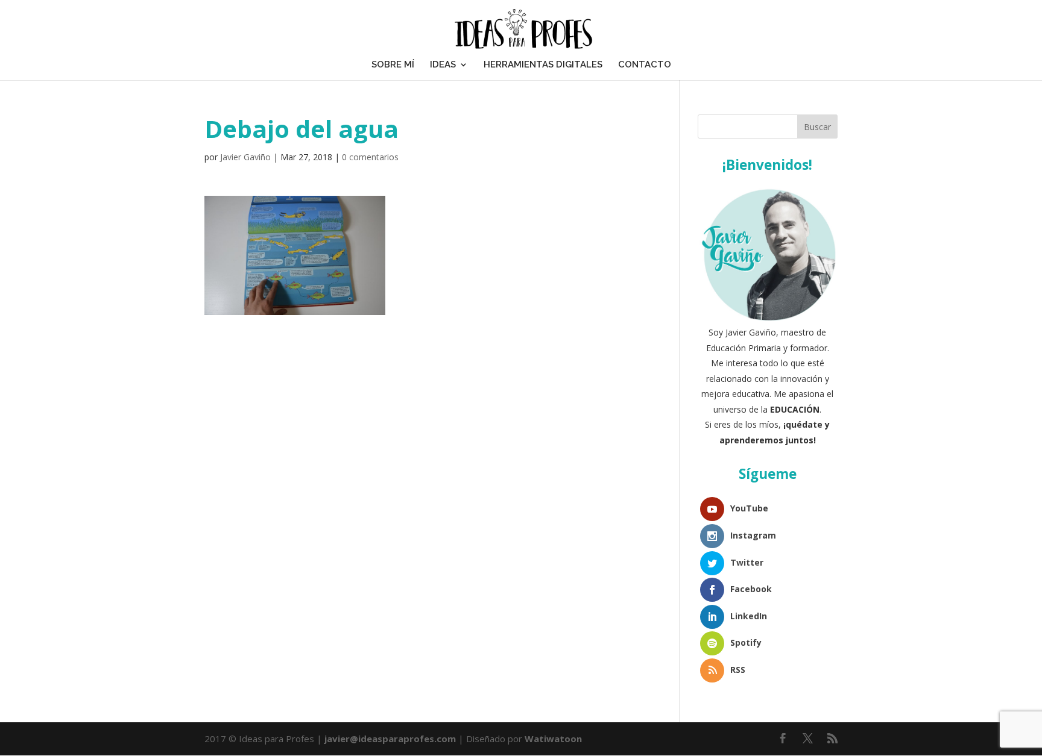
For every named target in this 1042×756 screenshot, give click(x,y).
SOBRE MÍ (392, 64)
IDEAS (443, 64)
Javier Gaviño (245, 157)
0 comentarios (370, 157)
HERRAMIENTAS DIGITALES (543, 64)
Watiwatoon (553, 739)
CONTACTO (644, 64)
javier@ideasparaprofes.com (390, 739)
